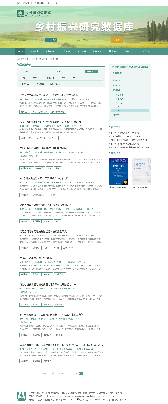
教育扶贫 (59, 335)
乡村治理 (47, 274)
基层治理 (55, 248)
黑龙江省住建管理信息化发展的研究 (125, 144)
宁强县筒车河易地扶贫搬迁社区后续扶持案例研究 (45, 205)
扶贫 (46, 248)
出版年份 (50, 78)
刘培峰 (27, 262)
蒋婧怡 (27, 209)
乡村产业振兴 (26, 138)
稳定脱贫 (40, 168)
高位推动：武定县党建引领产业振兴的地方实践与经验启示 (50, 122)
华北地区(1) (41, 84)
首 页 (20, 51)
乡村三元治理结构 (40, 112)
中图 (63, 78)
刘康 (31, 235)
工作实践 (66, 51)
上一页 (43, 373)
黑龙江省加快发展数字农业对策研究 (125, 133)
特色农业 (53, 138)
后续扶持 (36, 221)
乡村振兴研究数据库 (40, 59)
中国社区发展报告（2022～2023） (58, 182)
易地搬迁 (24, 221)
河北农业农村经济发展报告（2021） (63, 288)
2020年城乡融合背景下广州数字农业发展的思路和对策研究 (131, 140)
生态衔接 (119, 106)
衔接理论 (116, 85)
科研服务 (129, 51)
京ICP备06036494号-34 (65, 400)
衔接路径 (116, 90)
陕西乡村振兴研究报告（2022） (60, 235)
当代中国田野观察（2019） (70, 319)
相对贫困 (36, 304)
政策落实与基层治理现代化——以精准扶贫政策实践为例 (48, 95)
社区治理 (51, 195)
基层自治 (47, 361)
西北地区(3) (26, 84)
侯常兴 (27, 182)
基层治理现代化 (57, 112)
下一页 (61, 373)
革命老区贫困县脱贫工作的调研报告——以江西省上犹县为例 (51, 314)
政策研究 (50, 51)
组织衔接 (119, 110)
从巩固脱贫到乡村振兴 (52, 126)
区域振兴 (81, 51)
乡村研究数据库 (37, 3)
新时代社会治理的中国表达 (55, 99)
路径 (57, 168)
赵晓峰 (27, 99)
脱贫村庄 (116, 115)
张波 (33, 288)
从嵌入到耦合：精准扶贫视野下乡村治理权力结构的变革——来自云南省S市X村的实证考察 (61, 345)
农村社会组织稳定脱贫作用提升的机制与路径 (43, 148)
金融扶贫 (47, 335)
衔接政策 (116, 80)
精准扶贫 (24, 112)
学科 (75, 78)
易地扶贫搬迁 (38, 195)
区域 (23, 78)
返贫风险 (59, 304)
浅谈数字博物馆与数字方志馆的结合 (125, 136)
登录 (50, 3)
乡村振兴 (24, 195)
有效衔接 (47, 304)
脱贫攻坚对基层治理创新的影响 (35, 258)
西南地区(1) (55, 84)
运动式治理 (60, 274)
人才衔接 (119, 99)
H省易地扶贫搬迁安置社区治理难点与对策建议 (43, 178)
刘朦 (27, 126)
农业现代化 (40, 138)
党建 (57, 221)
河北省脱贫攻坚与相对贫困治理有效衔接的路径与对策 (47, 284)
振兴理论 (97, 51)
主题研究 (34, 51)
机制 (49, 168)
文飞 (27, 235)
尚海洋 (27, 152)
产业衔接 (119, 95)
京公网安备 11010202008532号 (92, 400)
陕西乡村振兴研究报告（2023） (57, 209)
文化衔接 (119, 103)
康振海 (27, 288)
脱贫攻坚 (36, 274)
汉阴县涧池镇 (68, 248)
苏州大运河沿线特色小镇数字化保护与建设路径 (130, 147)
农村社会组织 (26, 168)
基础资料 (113, 51)
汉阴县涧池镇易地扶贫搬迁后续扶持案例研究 (43, 231)
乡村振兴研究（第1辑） (54, 262)
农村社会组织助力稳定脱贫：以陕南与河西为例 (63, 152)
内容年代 (36, 78)
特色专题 (144, 51)
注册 (55, 3)
